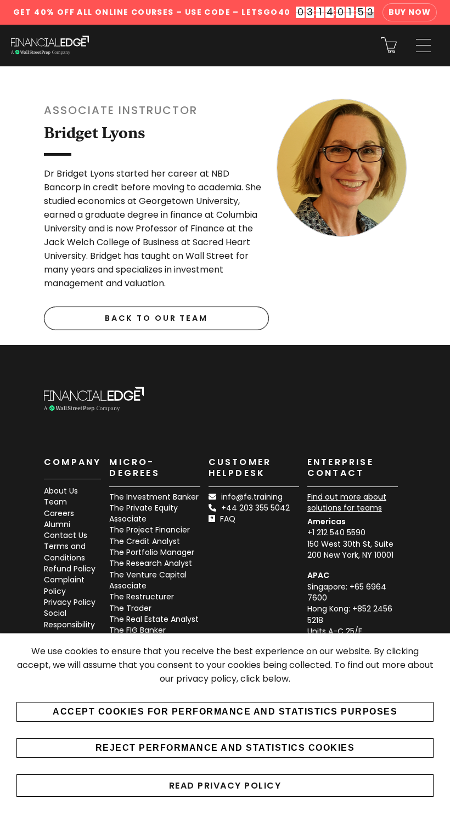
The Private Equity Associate (143, 513)
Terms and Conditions (65, 552)
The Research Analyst (150, 563)
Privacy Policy (69, 602)
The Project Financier (149, 529)
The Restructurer (141, 596)
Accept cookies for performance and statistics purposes (225, 711)
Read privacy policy (225, 785)
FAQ (227, 518)
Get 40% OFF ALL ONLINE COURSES (152, 12)
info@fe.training (252, 496)
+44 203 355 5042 (255, 507)
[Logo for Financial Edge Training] (50, 45)
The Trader (130, 608)
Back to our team (156, 318)
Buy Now (410, 12)
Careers (59, 513)
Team (55, 501)
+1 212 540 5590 (336, 532)
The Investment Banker (154, 496)
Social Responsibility (69, 619)
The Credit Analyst (144, 541)
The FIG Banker (137, 630)
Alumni (57, 524)
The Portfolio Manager (151, 552)
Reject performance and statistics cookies (225, 747)
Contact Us (65, 535)
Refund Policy (69, 568)
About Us (61, 490)
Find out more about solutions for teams (346, 502)
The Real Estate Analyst (154, 619)
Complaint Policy (64, 585)
